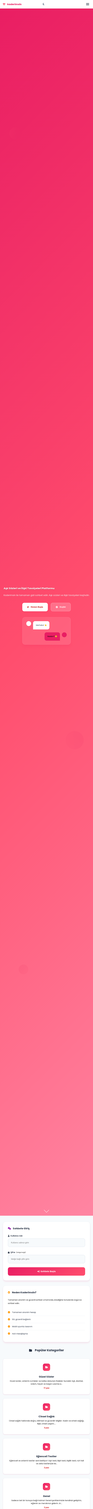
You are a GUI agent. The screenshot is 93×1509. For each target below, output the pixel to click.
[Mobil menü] (87, 4)
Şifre (18, 1252)
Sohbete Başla (48, 1271)
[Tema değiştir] (43, 4)
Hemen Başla (37, 607)
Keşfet (63, 607)
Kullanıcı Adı (16, 1235)
